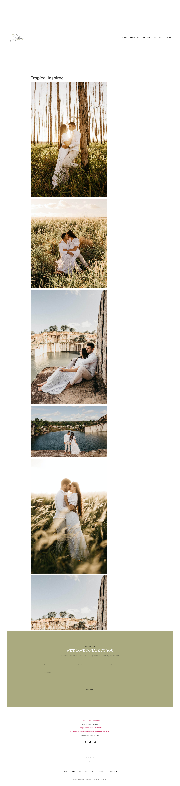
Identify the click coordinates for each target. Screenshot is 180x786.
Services (157, 37)
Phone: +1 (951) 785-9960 (90, 720)
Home (124, 37)
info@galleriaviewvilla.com (90, 728)
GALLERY (146, 37)
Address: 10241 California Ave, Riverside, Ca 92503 (90, 731)
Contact (169, 37)
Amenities (134, 37)
